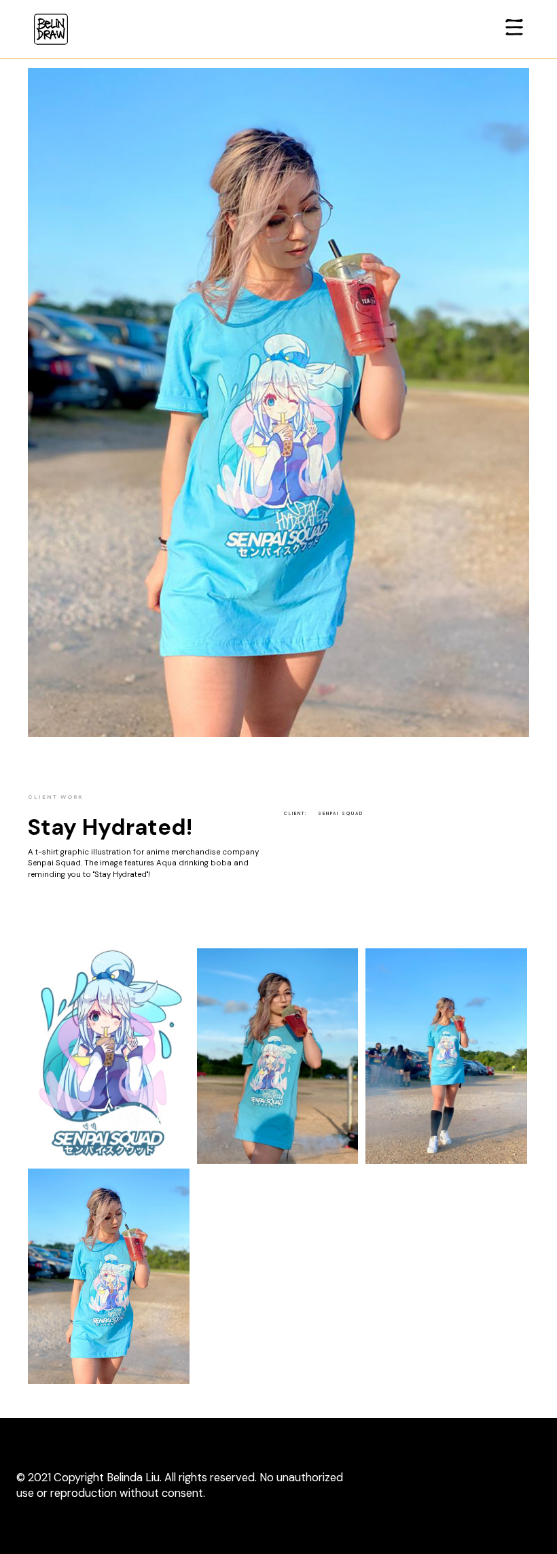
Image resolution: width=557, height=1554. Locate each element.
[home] (51, 29)
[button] (514, 29)
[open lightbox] (109, 1055)
